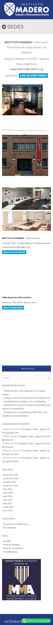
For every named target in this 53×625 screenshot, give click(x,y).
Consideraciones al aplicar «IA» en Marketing (24, 401)
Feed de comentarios (13, 548)
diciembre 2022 (10, 485)
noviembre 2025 (10, 478)
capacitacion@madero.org (26, 69)
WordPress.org (10, 552)
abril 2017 (7, 503)
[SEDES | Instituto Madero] (26, 7)
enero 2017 (8, 507)
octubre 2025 (9, 482)
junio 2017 (8, 500)
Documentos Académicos (15, 524)
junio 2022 (8, 493)
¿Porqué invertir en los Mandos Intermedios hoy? (27, 398)
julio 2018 (7, 496)
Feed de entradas (11, 544)
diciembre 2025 (10, 475)
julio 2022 (7, 489)
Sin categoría (9, 527)
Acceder (7, 541)
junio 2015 (7, 510)
